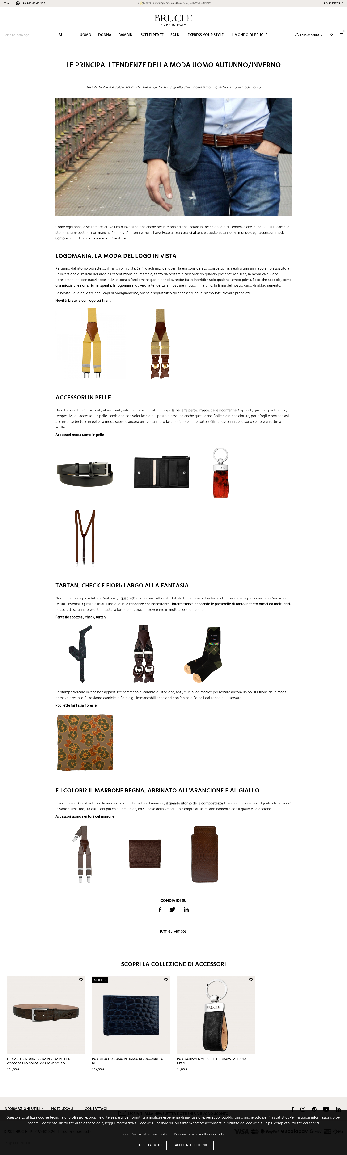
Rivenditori (332, 3)
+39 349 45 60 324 (33, 3)
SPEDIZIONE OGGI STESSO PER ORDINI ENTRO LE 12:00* (173, 3)
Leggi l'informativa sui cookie (145, 1134)
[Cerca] (61, 34)
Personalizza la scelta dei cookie (200, 1134)
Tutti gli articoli (173, 931)
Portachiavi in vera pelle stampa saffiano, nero (212, 1061)
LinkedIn (338, 1109)
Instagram (302, 1109)
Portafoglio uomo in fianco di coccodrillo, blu (128, 1061)
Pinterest (314, 1109)
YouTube (326, 1109)
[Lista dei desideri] (331, 34)
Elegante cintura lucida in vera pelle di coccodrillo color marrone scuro (39, 1061)
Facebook (293, 1109)
